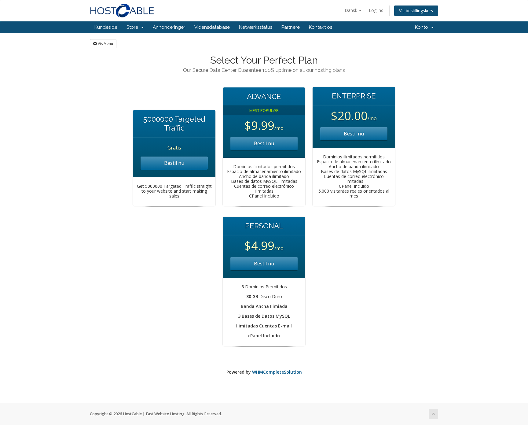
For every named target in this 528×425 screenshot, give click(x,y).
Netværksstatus (255, 27)
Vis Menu (105, 43)
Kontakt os (320, 27)
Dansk (351, 10)
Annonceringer (169, 27)
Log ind (376, 10)
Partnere (290, 27)
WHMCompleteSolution (277, 372)
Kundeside (105, 27)
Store (134, 27)
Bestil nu (174, 163)
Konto (423, 27)
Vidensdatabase (212, 27)
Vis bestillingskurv (416, 10)
